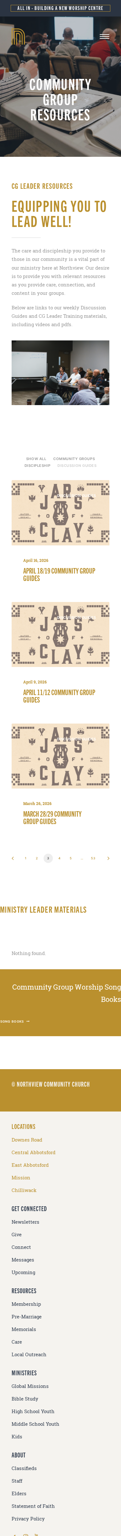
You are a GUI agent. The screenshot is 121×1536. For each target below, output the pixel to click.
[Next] (106, 860)
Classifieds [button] (24, 1468)
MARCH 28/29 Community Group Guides (52, 817)
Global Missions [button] (30, 1386)
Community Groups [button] (74, 459)
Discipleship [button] (38, 465)
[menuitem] (36, 458)
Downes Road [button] (27, 1139)
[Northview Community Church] (60, 36)
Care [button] (17, 1341)
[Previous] (15, 860)
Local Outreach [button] (29, 1354)
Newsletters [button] (25, 1222)
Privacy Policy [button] (28, 1518)
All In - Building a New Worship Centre (60, 8)
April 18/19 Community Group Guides (59, 574)
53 (93, 858)
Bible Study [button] (25, 1398)
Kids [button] (17, 1436)
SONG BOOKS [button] (12, 1021)
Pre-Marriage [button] (27, 1316)
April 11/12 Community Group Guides (59, 695)
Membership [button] (26, 1304)
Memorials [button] (24, 1329)
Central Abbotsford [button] (33, 1152)
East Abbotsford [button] (30, 1165)
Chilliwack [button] (24, 1190)
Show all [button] (36, 459)
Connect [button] (21, 1247)
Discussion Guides (76, 495)
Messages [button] (23, 1259)
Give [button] (17, 1234)
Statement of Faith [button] (33, 1506)
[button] (104, 36)
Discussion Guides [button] (76, 465)
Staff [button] (17, 1480)
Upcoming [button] (23, 1272)
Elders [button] (19, 1493)
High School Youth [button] (33, 1411)
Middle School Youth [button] (35, 1424)
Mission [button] (21, 1177)
